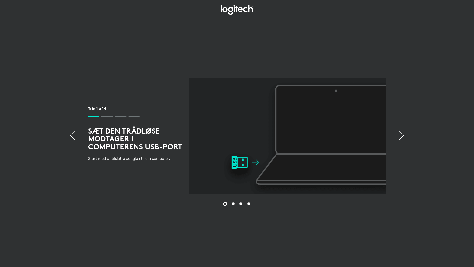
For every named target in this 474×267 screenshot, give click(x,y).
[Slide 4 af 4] (249, 203)
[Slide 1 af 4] (225, 203)
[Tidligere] (72, 136)
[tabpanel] (237, 136)
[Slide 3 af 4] (241, 203)
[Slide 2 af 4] (233, 203)
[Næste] (401, 136)
